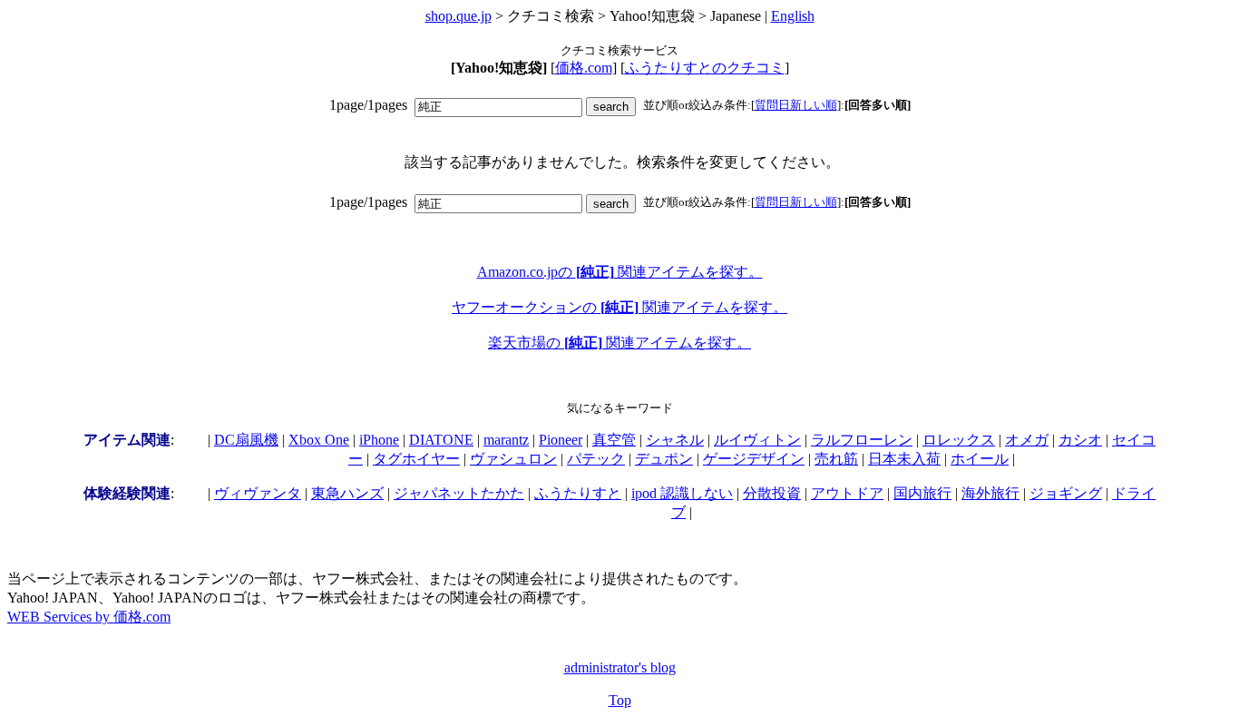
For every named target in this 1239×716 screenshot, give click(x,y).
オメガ (1027, 439)
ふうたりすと (577, 493)
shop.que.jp (458, 16)
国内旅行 (922, 493)
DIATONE (441, 439)
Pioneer (560, 439)
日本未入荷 (904, 458)
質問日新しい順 (796, 105)
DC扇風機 (246, 439)
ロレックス (958, 439)
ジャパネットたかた (459, 493)
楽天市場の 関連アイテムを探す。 (619, 342)
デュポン (664, 458)
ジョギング (1065, 493)
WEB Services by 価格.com (89, 616)
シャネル (675, 439)
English (793, 16)
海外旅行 (990, 493)
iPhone (379, 439)
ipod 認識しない (682, 493)
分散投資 (772, 493)
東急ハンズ (347, 493)
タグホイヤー (416, 458)
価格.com (583, 67)
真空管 (614, 439)
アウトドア (847, 493)
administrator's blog (620, 667)
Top (620, 700)
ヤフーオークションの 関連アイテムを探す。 (619, 307)
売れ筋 (836, 458)
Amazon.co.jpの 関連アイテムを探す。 (620, 272)
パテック (596, 458)
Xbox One (318, 439)
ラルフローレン (861, 439)
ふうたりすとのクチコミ (705, 67)
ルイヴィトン (757, 439)
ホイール (980, 458)
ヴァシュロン (513, 458)
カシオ (1080, 439)
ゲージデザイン (754, 458)
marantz (506, 439)
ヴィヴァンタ (257, 493)
